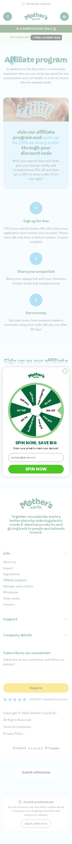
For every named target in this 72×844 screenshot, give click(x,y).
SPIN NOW (36, 469)
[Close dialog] (65, 371)
